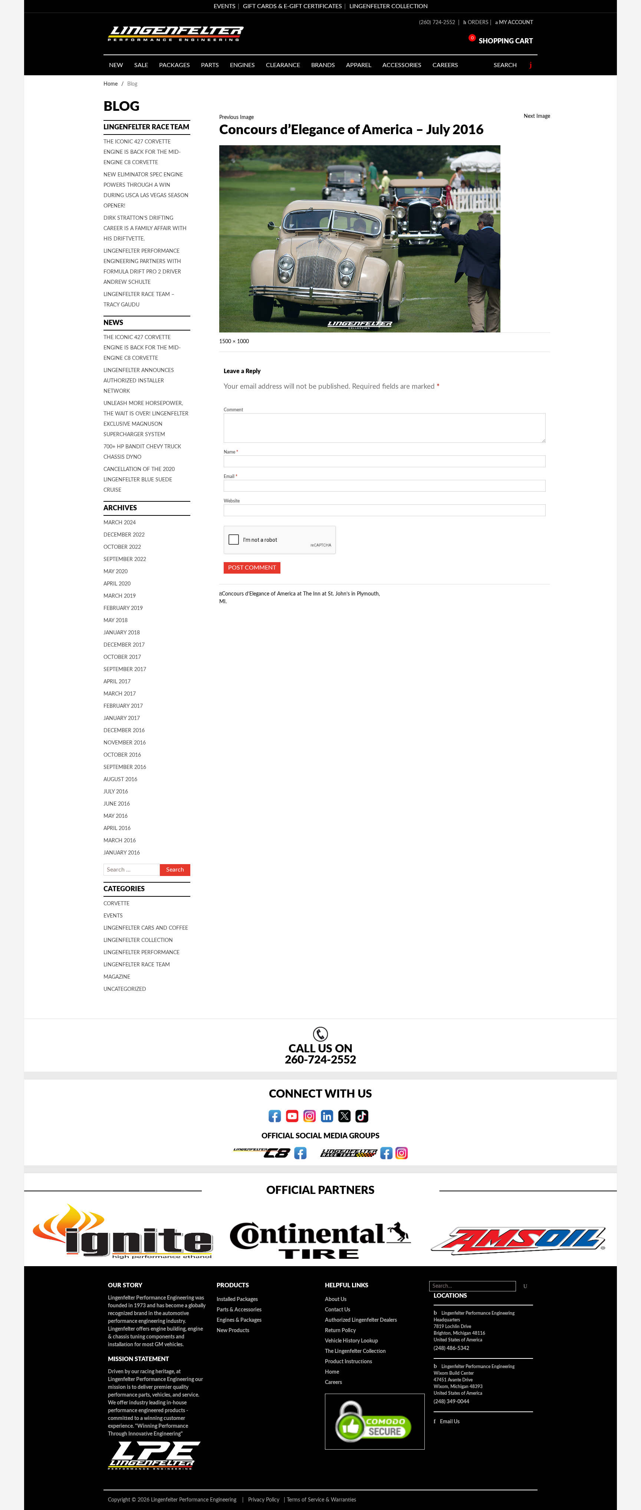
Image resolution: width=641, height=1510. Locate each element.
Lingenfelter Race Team (136, 965)
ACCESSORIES (401, 65)
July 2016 (115, 791)
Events (113, 916)
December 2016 (124, 730)
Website (232, 501)
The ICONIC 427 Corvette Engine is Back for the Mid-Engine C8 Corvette (142, 152)
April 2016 (117, 828)
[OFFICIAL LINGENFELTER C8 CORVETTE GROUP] (300, 1153)
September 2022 (124, 559)
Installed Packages (237, 1299)
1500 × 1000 (234, 341)
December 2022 (124, 535)
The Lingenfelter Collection (355, 1351)
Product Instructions (348, 1361)
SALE (141, 65)
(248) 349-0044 (451, 1401)
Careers (333, 1382)
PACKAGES (174, 65)
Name (231, 452)
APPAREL (358, 65)
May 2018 (115, 620)
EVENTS (225, 6)
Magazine (116, 977)
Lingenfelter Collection (388, 6)
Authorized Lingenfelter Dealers (361, 1320)
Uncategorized (124, 989)
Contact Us (337, 1309)
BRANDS (323, 65)
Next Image (537, 116)
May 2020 (115, 571)
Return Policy (340, 1330)
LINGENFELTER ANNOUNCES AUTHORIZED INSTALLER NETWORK (138, 381)
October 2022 (122, 547)
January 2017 (121, 718)
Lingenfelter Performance (141, 952)
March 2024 (119, 522)
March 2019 (119, 596)
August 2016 (120, 779)
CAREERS (445, 65)
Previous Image (236, 117)
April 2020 (117, 584)
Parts (210, 65)
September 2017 (124, 669)
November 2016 (124, 743)
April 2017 (117, 681)
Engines (242, 65)
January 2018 (121, 632)
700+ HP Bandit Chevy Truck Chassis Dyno (142, 452)
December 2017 (124, 645)
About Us (335, 1299)
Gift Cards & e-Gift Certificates (292, 6)
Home (110, 84)
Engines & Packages (239, 1320)
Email (230, 476)
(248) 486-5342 (451, 1348)
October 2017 (122, 657)
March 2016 (119, 840)
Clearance (283, 65)
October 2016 (122, 755)
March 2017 (119, 694)
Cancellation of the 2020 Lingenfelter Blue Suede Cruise (139, 480)
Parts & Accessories (239, 1309)
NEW (116, 65)
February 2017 (123, 706)
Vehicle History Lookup (351, 1341)
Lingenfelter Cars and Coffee (145, 928)
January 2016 (121, 853)
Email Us (450, 1421)
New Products (233, 1330)
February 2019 (123, 608)
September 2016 (124, 767)
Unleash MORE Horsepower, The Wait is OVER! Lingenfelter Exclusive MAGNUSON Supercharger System (145, 419)
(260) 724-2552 (438, 22)
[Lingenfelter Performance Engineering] (175, 34)
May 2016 (115, 816)
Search (505, 65)
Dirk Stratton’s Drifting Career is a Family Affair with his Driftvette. (145, 229)
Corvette (116, 903)
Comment (233, 410)
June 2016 (116, 804)
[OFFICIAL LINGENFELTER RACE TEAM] (386, 1153)
